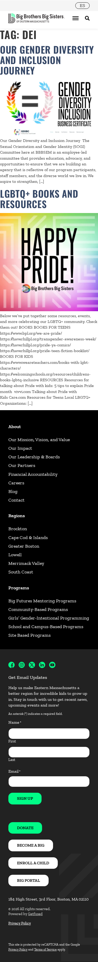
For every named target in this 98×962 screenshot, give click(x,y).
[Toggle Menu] (75, 18)
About (14, 426)
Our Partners (21, 465)
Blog (13, 491)
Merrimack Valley (26, 563)
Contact (16, 500)
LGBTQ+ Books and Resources (39, 198)
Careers (16, 483)
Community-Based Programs (38, 609)
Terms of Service (45, 949)
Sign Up (25, 798)
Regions (16, 516)
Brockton (17, 529)
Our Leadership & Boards (34, 457)
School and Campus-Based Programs (45, 626)
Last (11, 760)
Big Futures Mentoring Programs (42, 601)
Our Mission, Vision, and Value (39, 439)
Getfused (35, 914)
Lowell (15, 555)
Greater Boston (23, 546)
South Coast (20, 572)
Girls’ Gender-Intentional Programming (48, 618)
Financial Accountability (32, 474)
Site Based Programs (29, 635)
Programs (18, 588)
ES (82, 5)
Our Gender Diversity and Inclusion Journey (47, 59)
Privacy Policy (19, 923)
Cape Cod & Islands (28, 537)
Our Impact (20, 448)
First (12, 741)
